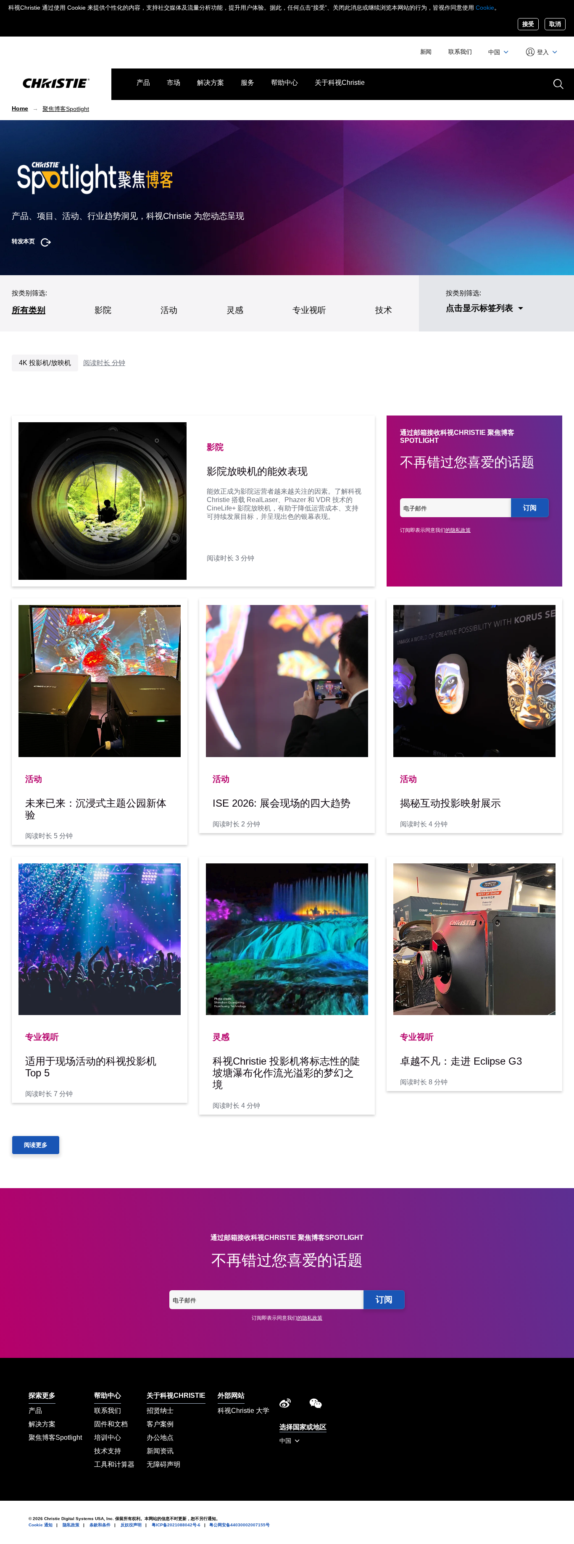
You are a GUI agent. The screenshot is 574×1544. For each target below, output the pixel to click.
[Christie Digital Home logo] (55, 84)
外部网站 (231, 1395)
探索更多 (42, 1395)
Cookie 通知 (41, 1525)
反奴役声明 (131, 1525)
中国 (495, 52)
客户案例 (160, 1424)
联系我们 (459, 51)
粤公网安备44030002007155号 (239, 1525)
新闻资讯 (160, 1451)
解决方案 (210, 82)
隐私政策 (71, 1525)
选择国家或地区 (302, 1427)
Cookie (485, 7)
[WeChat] (315, 1405)
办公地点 (160, 1437)
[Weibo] (285, 1405)
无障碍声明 (163, 1464)
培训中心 (107, 1437)
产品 (143, 82)
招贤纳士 (160, 1410)
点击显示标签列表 (479, 308)
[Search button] (558, 83)
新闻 (426, 51)
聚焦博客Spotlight (65, 108)
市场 (173, 82)
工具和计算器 (114, 1464)
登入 (543, 52)
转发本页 (23, 241)
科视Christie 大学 (243, 1410)
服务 (247, 82)
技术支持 (107, 1451)
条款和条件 (100, 1525)
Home (20, 108)
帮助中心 (284, 82)
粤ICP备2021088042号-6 (176, 1525)
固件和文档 (111, 1424)
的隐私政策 (458, 530)
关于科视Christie (340, 82)
